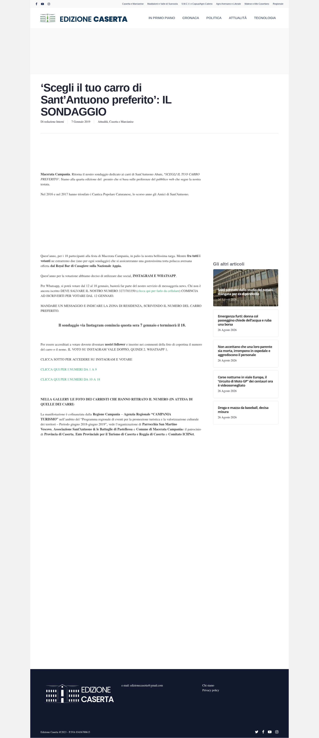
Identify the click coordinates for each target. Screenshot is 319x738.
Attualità (103, 121)
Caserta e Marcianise (121, 121)
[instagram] (49, 4)
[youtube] (42, 4)
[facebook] (36, 4)
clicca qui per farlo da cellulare (158, 290)
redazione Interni (54, 121)
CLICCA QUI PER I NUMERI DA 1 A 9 (69, 369)
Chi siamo (208, 685)
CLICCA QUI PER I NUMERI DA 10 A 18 (70, 379)
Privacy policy (210, 690)
